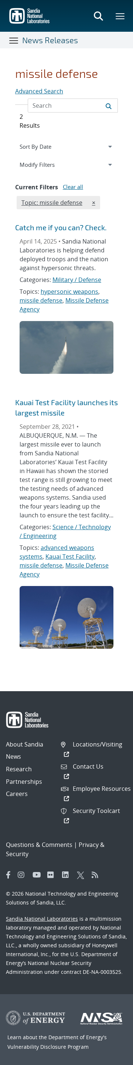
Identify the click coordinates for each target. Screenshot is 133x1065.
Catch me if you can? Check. (61, 227)
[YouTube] (38, 874)
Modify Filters (45, 164)
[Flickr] (52, 874)
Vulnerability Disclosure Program (48, 1046)
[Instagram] (23, 874)
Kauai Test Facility (70, 556)
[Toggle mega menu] (120, 16)
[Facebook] (8, 874)
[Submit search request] (108, 106)
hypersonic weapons (69, 291)
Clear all (73, 186)
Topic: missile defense (51, 202)
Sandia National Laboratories (42, 918)
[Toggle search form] (98, 16)
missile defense (41, 300)
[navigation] (66, 146)
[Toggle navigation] (14, 40)
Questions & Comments (39, 845)
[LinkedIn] (67, 874)
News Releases (50, 40)
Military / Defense (76, 280)
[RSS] (97, 874)
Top (111, 1056)
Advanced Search (39, 91)
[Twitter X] (82, 874)
